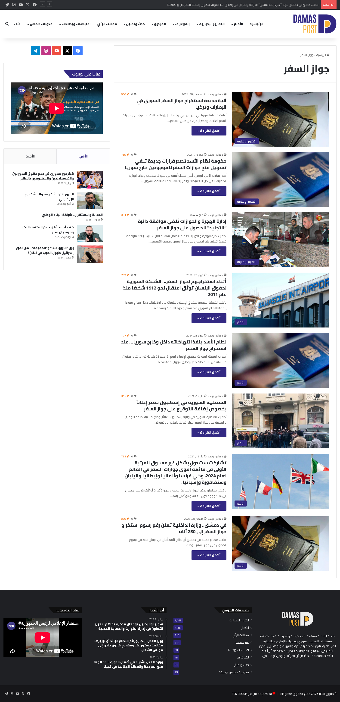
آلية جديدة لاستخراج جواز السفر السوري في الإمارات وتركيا (181, 103)
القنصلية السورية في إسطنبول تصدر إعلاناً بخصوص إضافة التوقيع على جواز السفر (181, 405)
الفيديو (160, 24)
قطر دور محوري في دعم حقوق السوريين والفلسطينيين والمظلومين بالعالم (43, 175)
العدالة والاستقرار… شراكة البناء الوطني (72, 215)
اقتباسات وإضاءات (76, 24)
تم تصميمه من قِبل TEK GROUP (252, 693)
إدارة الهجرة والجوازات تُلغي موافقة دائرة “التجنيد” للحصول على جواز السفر (182, 224)
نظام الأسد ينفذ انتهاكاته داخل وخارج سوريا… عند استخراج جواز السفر (173, 345)
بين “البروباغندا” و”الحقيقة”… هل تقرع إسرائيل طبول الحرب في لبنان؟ (45, 250)
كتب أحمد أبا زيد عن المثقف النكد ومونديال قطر (48, 229)
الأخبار (238, 24)
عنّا (18, 24)
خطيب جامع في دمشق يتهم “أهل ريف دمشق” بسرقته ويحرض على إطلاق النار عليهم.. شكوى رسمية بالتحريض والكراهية (242, 4)
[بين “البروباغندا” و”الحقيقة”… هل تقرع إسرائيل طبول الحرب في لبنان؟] (90, 254)
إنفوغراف (182, 24)
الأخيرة (30, 156)
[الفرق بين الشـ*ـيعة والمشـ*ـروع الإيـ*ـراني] (90, 200)
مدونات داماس (41, 24)
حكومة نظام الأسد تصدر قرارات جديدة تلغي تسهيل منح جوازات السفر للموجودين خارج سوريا (175, 164)
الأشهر (83, 156)
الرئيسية (256, 24)
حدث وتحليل (135, 24)
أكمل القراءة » (209, 131)
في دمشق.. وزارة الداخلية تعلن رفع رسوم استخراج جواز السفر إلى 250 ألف (173, 528)
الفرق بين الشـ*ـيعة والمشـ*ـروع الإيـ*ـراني (49, 196)
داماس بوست (215, 94)
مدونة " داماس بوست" (234, 672)
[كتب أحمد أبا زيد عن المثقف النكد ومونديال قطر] (90, 233)
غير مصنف (242, 642)
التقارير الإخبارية (212, 24)
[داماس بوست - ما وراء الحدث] (315, 24)
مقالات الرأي (107, 24)
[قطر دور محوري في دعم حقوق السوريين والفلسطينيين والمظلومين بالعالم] (90, 180)
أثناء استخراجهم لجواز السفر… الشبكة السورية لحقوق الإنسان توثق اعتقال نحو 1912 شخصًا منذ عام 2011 (174, 288)
